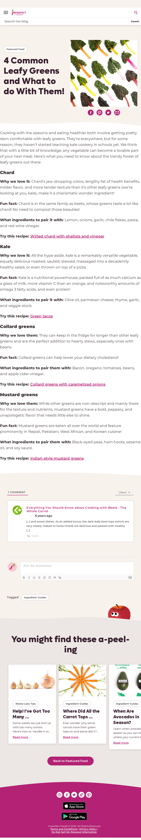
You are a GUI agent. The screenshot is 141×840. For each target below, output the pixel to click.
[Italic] (29, 577)
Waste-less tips (25, 703)
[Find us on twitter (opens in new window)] (74, 795)
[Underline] (34, 577)
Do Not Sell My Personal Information (74, 831)
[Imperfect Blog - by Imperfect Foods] (19, 12)
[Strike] (39, 577)
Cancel (135, 21)
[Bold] (23, 577)
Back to (70, 761)
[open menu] (7, 12)
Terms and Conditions (63, 829)
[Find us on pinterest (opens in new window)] (89, 795)
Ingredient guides (35, 597)
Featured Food (15, 49)
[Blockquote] (54, 577)
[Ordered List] (44, 577)
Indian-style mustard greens (57, 458)
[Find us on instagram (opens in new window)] (59, 795)
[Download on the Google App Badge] (74, 816)
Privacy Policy (88, 829)
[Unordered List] (49, 577)
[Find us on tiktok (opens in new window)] (81, 795)
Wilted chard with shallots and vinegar (67, 236)
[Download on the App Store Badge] (74, 806)
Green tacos (41, 316)
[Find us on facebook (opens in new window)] (67, 795)
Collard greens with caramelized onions (67, 384)
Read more (20, 737)
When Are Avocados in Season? (126, 716)
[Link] (59, 577)
